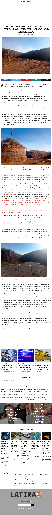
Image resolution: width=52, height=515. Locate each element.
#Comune (36, 389)
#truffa (42, 399)
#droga (13, 391)
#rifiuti (38, 397)
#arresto (13, 389)
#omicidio (48, 394)
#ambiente (3, 389)
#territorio (38, 399)
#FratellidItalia (33, 391)
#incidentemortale (9, 394)
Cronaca (32, 34)
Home (21, 511)
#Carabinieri (19, 389)
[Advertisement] (26, 13)
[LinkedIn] (28, 501)
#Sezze (21, 399)
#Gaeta (42, 391)
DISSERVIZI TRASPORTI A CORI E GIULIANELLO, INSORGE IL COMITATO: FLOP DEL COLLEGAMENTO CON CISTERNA (5, 448)
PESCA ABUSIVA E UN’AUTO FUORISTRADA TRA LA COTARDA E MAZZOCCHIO (36, 445)
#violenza (46, 399)
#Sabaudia (43, 397)
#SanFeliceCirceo (4, 399)
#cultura (9, 391)
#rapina (26, 397)
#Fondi (22, 391)
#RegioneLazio (32, 397)
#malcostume (32, 394)
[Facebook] (22, 501)
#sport (25, 399)
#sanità (9, 399)
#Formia (27, 391)
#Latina (17, 394)
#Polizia (2, 397)
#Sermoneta (17, 399)
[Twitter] (24, 501)
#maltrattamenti (38, 394)
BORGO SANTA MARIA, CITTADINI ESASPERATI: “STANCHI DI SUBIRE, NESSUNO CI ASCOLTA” (15, 446)
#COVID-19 (3, 391)
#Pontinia (6, 397)
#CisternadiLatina (27, 389)
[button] (49, 380)
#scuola (13, 399)
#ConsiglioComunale (41, 389)
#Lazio (26, 394)
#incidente (3, 394)
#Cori (47, 389)
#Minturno (43, 394)
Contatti (25, 511)
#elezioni (17, 391)
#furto (38, 391)
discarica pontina (12, 194)
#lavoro (22, 394)
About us (30, 511)
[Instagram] (26, 501)
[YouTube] (30, 501)
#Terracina (30, 399)
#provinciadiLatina (18, 397)
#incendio (46, 391)
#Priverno (10, 397)
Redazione (20, 34)
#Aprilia (8, 389)
